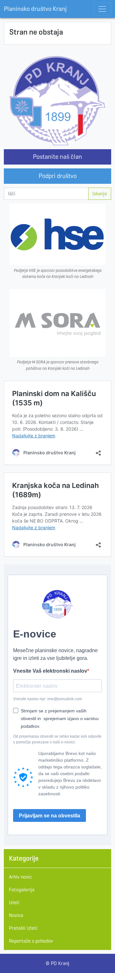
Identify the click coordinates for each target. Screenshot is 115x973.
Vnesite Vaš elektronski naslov (50, 671)
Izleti (14, 902)
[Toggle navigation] (102, 9)
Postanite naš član (57, 157)
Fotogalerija (21, 890)
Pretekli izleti (23, 928)
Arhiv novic (20, 877)
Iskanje (99, 194)
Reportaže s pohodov (31, 941)
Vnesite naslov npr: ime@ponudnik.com (47, 699)
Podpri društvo (58, 176)
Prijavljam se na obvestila (49, 815)
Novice (16, 915)
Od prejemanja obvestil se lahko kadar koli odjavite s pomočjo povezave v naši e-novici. (57, 739)
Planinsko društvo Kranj (35, 9)
